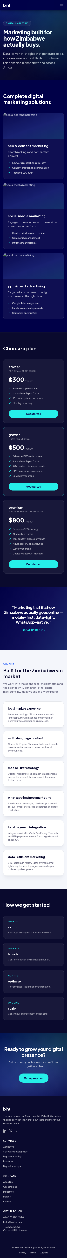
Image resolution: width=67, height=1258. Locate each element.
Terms (33, 1252)
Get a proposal (33, 1078)
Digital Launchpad (12, 1166)
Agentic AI (8, 1146)
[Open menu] (61, 5)
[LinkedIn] (5, 1131)
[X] (10, 1131)
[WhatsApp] (16, 1131)
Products (8, 1161)
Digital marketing (12, 1156)
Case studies (10, 1186)
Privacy (22, 1252)
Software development (15, 1151)
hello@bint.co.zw (12, 1221)
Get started (33, 413)
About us (8, 1181)
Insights (7, 1196)
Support (44, 1252)
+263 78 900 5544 (13, 1217)
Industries (8, 1191)
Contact (7, 1201)
